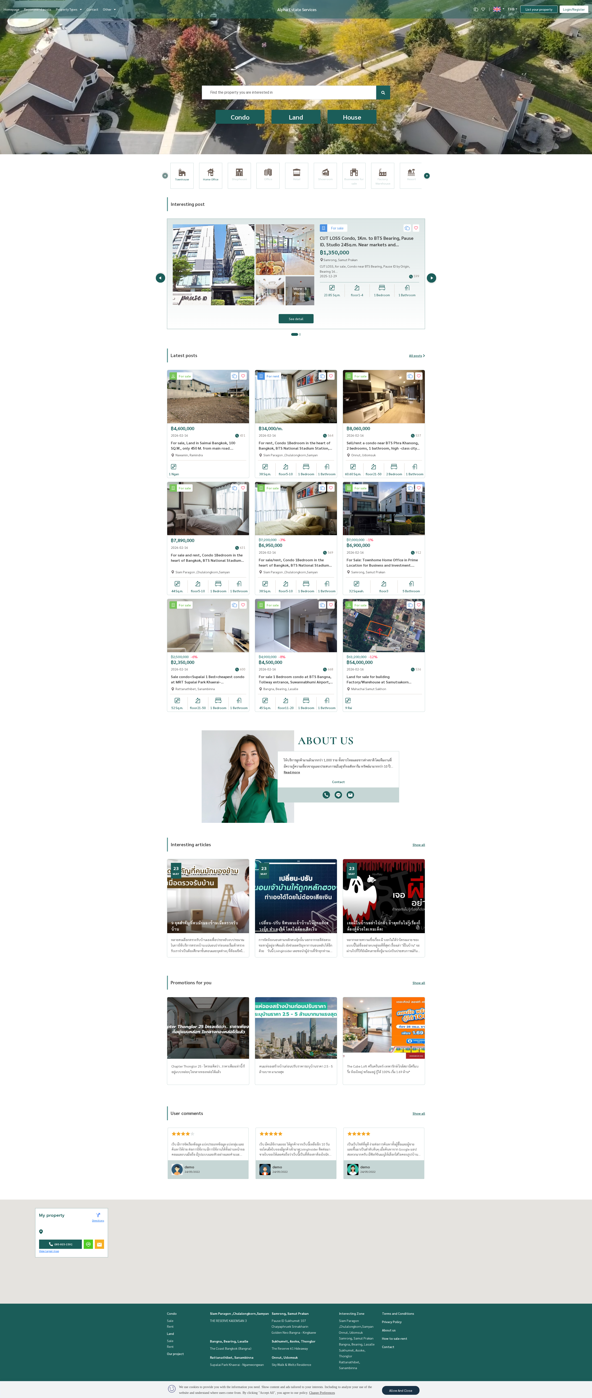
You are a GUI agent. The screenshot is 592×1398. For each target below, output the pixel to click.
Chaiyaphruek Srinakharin (290, 1326)
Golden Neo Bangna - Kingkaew (294, 1332)
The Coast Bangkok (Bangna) (230, 1348)
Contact (92, 9)
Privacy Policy (392, 1322)
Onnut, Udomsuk (285, 1357)
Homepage (11, 9)
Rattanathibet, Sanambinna (231, 1357)
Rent (170, 1326)
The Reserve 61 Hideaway (290, 1348)
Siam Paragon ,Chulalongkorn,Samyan (239, 1313)
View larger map (49, 1251)
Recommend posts (37, 9)
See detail (296, 319)
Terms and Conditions (398, 1313)
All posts (415, 355)
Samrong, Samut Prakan (290, 1313)
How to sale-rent (394, 1338)
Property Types (66, 9)
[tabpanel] (296, 274)
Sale (170, 1320)
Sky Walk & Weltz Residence (291, 1364)
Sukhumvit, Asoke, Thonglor (293, 1341)
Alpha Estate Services (297, 9)
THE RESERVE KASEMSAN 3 (228, 1320)
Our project (175, 1354)
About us (389, 1330)
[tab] (294, 334)
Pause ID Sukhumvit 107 (289, 1320)
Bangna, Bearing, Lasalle (229, 1341)
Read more (292, 772)
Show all (419, 845)
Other (107, 9)
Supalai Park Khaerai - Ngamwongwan (237, 1364)
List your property (539, 9)
